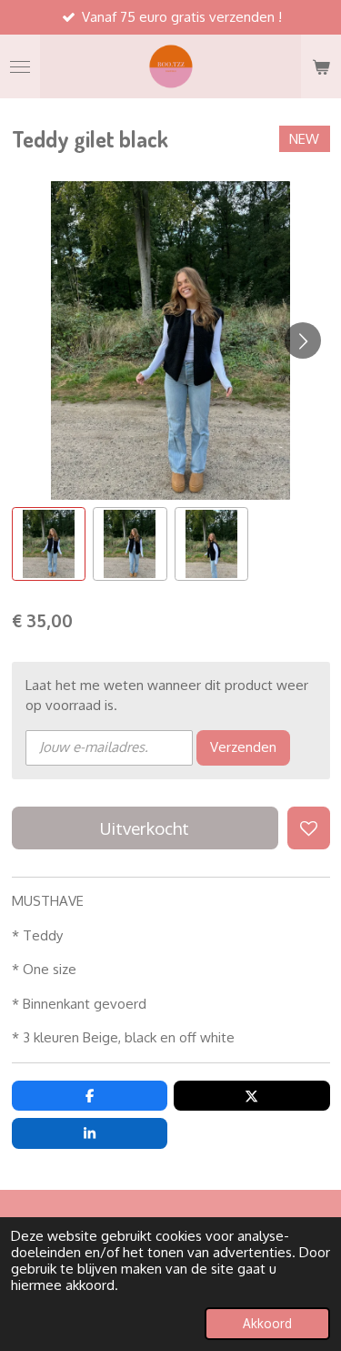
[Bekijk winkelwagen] (321, 66)
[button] (49, 544)
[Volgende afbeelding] (303, 340)
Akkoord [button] (267, 1323)
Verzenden (243, 747)
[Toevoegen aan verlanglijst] (308, 828)
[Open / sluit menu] (20, 66)
